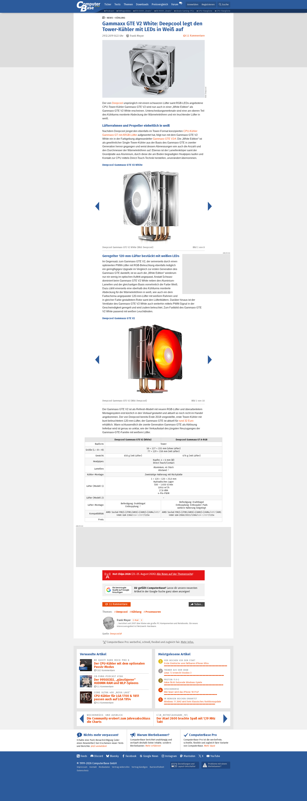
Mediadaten (104, 767)
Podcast (110, 11)
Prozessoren (153, 611)
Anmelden (192, 4)
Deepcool (117, 103)
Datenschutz (83, 770)
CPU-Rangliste (223, 11)
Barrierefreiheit (157, 767)
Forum (174, 4)
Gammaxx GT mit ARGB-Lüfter (119, 135)
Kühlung (120, 17)
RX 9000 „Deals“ (164, 11)
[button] (223, 5)
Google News (150, 756)
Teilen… (198, 604)
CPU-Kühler (190, 131)
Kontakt (93, 767)
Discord (98, 756)
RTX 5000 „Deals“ (143, 11)
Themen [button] (128, 4)
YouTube (215, 756)
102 (105, 670)
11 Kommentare (117, 604)
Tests (117, 4)
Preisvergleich (160, 4)
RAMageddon (124, 11)
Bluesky (114, 756)
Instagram (171, 756)
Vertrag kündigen (140, 767)
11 (105, 686)
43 (105, 702)
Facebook (131, 756)
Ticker (107, 4)
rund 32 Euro (186, 420)
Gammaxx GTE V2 (163, 138)
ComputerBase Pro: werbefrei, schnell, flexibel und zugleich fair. (150, 642)
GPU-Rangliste (205, 11)
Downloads (142, 4)
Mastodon (189, 756)
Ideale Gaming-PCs (185, 11)
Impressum (82, 767)
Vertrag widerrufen (121, 767)
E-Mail (136, 620)
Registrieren (208, 4)
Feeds (83, 756)
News (110, 17)
